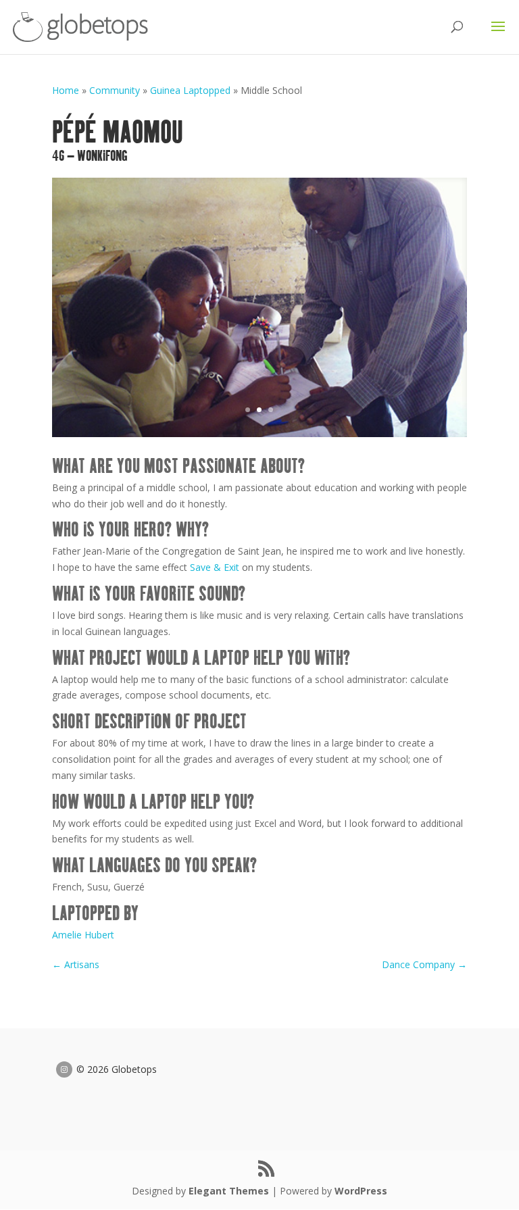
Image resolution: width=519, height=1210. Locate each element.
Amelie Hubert (83, 934)
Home (65, 90)
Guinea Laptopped (190, 90)
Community (114, 90)
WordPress (361, 1190)
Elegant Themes (229, 1190)
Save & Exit (214, 567)
